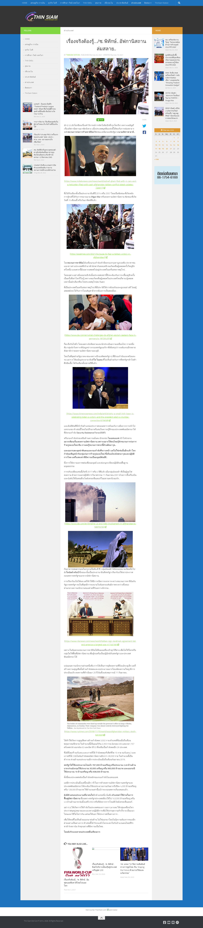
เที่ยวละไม (109, 3)
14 (171, 145)
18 (159, 149)
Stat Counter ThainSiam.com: (96, 910)
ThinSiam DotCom (73, 55)
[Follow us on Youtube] (169, 922)
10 (156, 145)
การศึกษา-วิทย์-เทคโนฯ (70, 3)
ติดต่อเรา (148, 3)
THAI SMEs (87, 3)
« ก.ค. (156, 159)
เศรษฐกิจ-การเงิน (38, 3)
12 (163, 145)
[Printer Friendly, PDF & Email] (100, 120)
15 (174, 145)
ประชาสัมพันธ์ (122, 3)
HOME (24, 3)
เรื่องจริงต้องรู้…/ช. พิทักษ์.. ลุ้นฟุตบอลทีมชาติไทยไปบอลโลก (76, 882)
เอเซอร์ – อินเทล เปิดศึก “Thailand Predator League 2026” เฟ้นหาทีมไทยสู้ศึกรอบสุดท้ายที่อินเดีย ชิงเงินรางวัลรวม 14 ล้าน (45, 109)
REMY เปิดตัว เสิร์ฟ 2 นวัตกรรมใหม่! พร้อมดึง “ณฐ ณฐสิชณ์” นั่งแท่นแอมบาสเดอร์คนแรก (172, 113)
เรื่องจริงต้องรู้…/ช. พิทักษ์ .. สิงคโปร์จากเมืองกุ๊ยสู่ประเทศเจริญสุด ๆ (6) (104, 867)
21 (171, 149)
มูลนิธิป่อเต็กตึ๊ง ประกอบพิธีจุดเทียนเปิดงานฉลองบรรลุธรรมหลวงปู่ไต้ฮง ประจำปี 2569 (172, 60)
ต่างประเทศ (136, 3)
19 (163, 149)
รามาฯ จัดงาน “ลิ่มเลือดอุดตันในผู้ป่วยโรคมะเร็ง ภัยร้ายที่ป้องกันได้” (46, 124)
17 (156, 149)
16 (178, 145)
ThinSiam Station (161, 3)
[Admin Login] (177, 922)
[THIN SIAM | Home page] (41, 16)
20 (167, 149)
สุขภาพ (98, 3)
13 (167, 145)
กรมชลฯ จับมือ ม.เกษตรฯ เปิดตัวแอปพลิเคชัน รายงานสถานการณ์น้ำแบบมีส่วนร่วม (45, 167)
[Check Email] (173, 922)
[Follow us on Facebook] (164, 922)
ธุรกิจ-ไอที (52, 3)
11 (159, 145)
